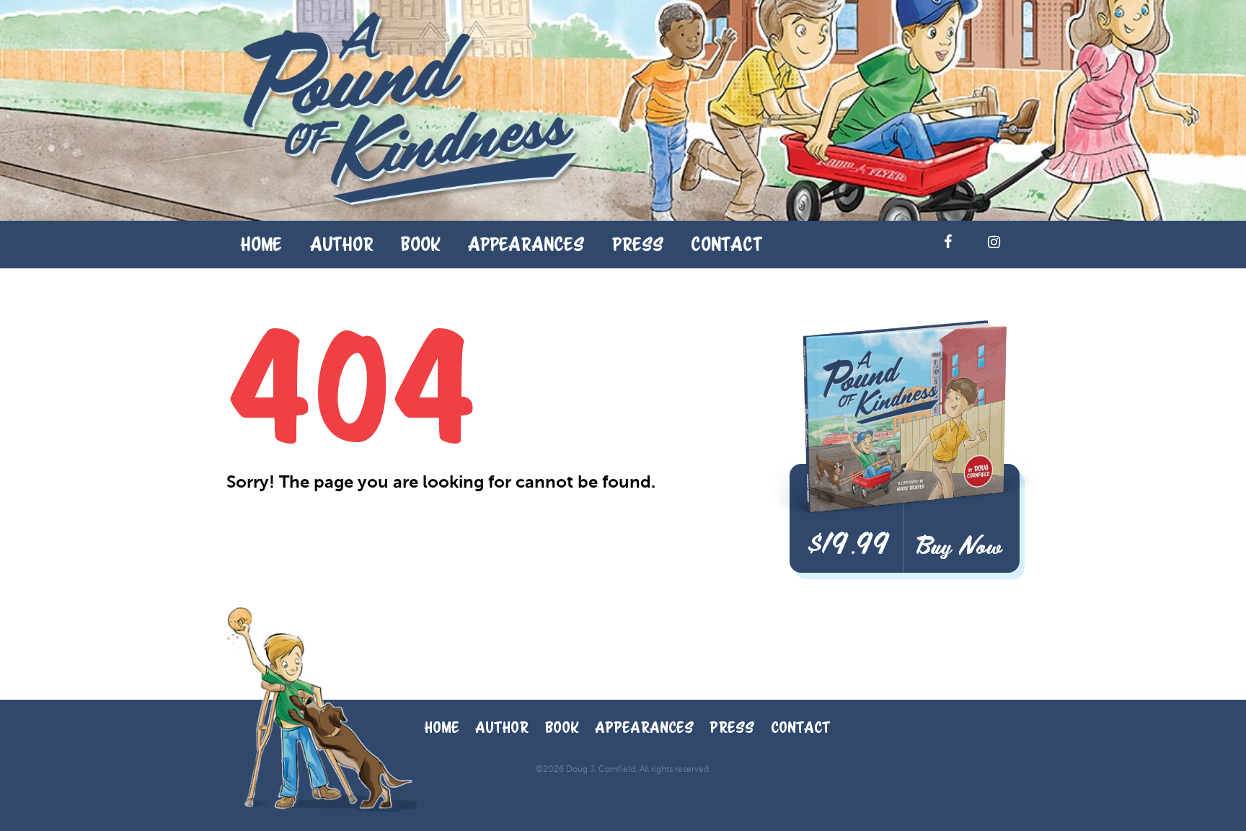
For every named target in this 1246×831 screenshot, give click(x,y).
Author (342, 244)
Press (637, 244)
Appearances (526, 244)
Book (421, 244)
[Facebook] (947, 242)
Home (261, 244)
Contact (726, 244)
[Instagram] (993, 242)
